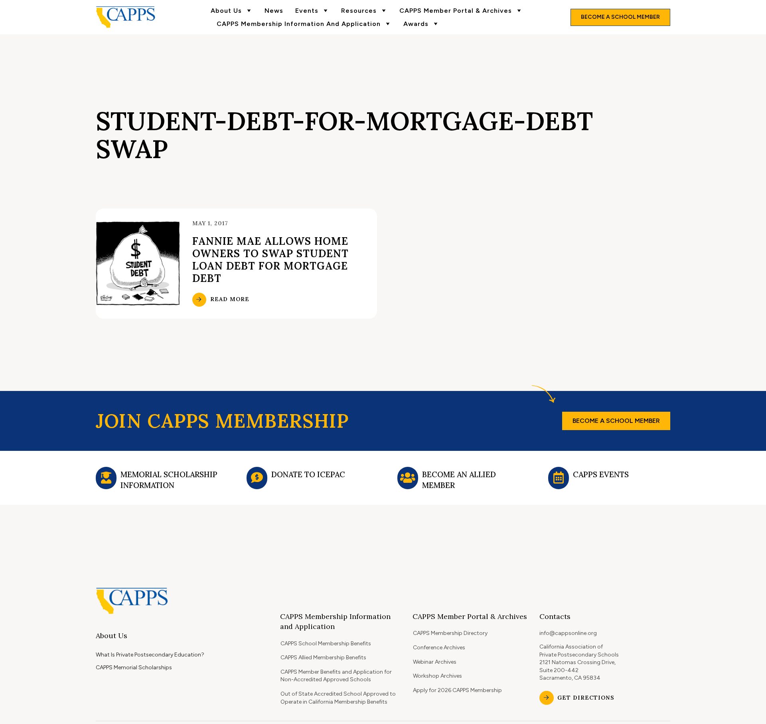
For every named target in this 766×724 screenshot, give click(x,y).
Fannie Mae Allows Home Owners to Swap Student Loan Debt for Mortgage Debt (270, 259)
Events (306, 10)
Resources (359, 10)
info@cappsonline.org (568, 633)
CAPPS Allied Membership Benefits (323, 657)
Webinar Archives (434, 662)
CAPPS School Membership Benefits (325, 643)
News (274, 10)
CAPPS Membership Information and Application (299, 24)
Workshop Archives (437, 675)
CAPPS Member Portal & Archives (455, 10)
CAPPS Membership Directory (450, 633)
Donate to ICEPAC (308, 474)
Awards (415, 24)
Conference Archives (439, 647)
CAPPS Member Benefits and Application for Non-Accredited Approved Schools (336, 675)
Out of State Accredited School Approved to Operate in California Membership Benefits (338, 697)
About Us (226, 10)
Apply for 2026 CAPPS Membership (457, 690)
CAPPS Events (601, 474)
